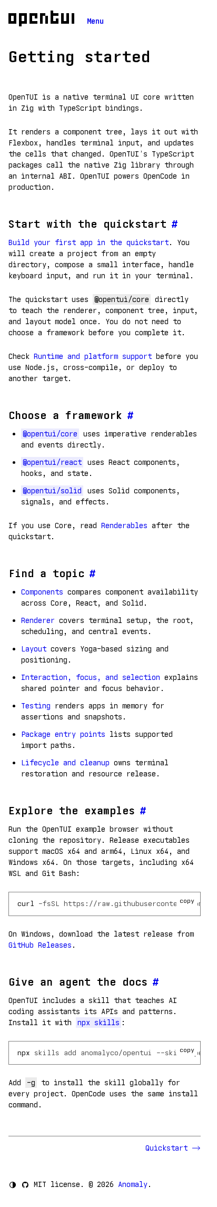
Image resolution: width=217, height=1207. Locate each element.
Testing (36, 705)
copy (187, 900)
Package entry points (63, 734)
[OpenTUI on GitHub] (25, 1185)
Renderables (124, 525)
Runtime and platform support (93, 356)
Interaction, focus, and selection (90, 677)
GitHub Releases (40, 945)
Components (42, 592)
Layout (33, 649)
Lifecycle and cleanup (65, 762)
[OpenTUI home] (41, 18)
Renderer (38, 620)
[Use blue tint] (12, 1185)
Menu (95, 21)
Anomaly (132, 1184)
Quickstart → (173, 1148)
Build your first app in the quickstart (88, 242)
